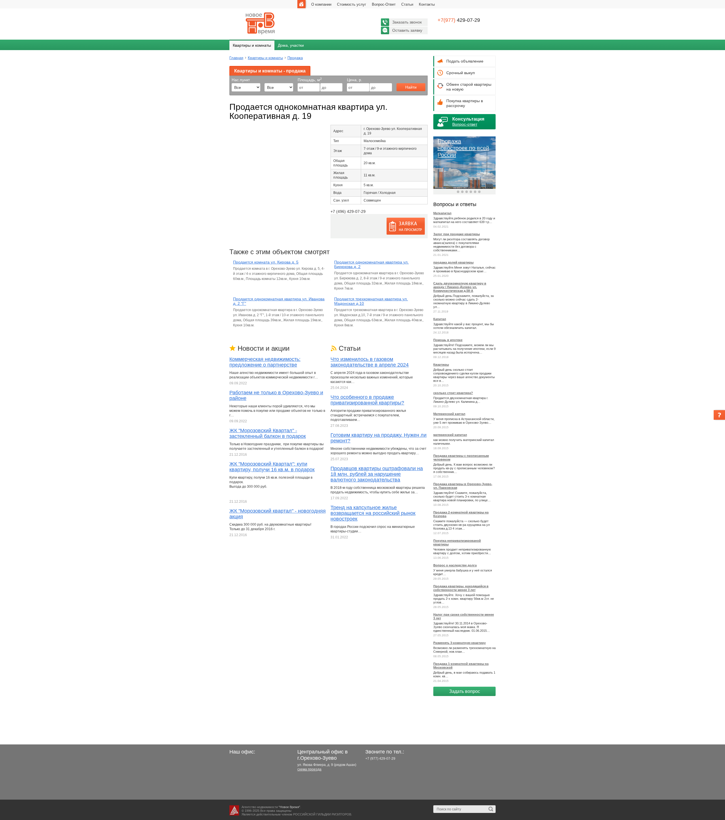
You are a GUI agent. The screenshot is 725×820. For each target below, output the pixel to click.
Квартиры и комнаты (252, 45)
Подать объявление (464, 61)
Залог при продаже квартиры (456, 234)
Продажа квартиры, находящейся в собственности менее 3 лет (461, 588)
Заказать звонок (407, 22)
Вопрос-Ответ (384, 4)
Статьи (407, 4)
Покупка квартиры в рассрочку (464, 103)
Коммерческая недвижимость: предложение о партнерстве (264, 362)
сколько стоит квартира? (453, 393)
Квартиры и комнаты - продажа (270, 70)
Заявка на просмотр (406, 226)
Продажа (295, 58)
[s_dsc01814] (232, 134)
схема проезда (309, 769)
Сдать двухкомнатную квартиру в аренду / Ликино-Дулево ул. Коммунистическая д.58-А (459, 287)
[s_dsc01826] (229, 134)
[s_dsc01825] (230, 134)
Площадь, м (310, 80)
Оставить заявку (407, 30)
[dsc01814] (236, 134)
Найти (411, 87)
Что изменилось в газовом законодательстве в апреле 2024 (369, 362)
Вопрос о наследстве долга (455, 565)
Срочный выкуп (460, 72)
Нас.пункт (241, 80)
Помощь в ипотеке (447, 340)
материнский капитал (450, 434)
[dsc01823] (234, 134)
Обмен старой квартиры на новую (468, 86)
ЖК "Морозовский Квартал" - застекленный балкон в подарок (267, 433)
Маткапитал (442, 213)
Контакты (427, 4)
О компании (321, 4)
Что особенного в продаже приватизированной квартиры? (367, 400)
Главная (301, 4)
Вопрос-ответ (464, 124)
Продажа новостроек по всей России (463, 148)
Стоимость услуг (351, 4)
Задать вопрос (464, 691)
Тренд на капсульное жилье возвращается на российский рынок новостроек (372, 513)
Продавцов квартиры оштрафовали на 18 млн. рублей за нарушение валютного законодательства (376, 474)
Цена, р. (354, 80)
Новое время (260, 23)
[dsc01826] (233, 134)
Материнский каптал (449, 414)
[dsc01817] (235, 134)
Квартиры (441, 364)
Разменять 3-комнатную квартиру (459, 643)
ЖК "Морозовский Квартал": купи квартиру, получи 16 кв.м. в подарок (272, 466)
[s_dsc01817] (231, 134)
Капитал (439, 319)
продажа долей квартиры (453, 262)
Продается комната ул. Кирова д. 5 (265, 262)
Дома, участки (291, 45)
